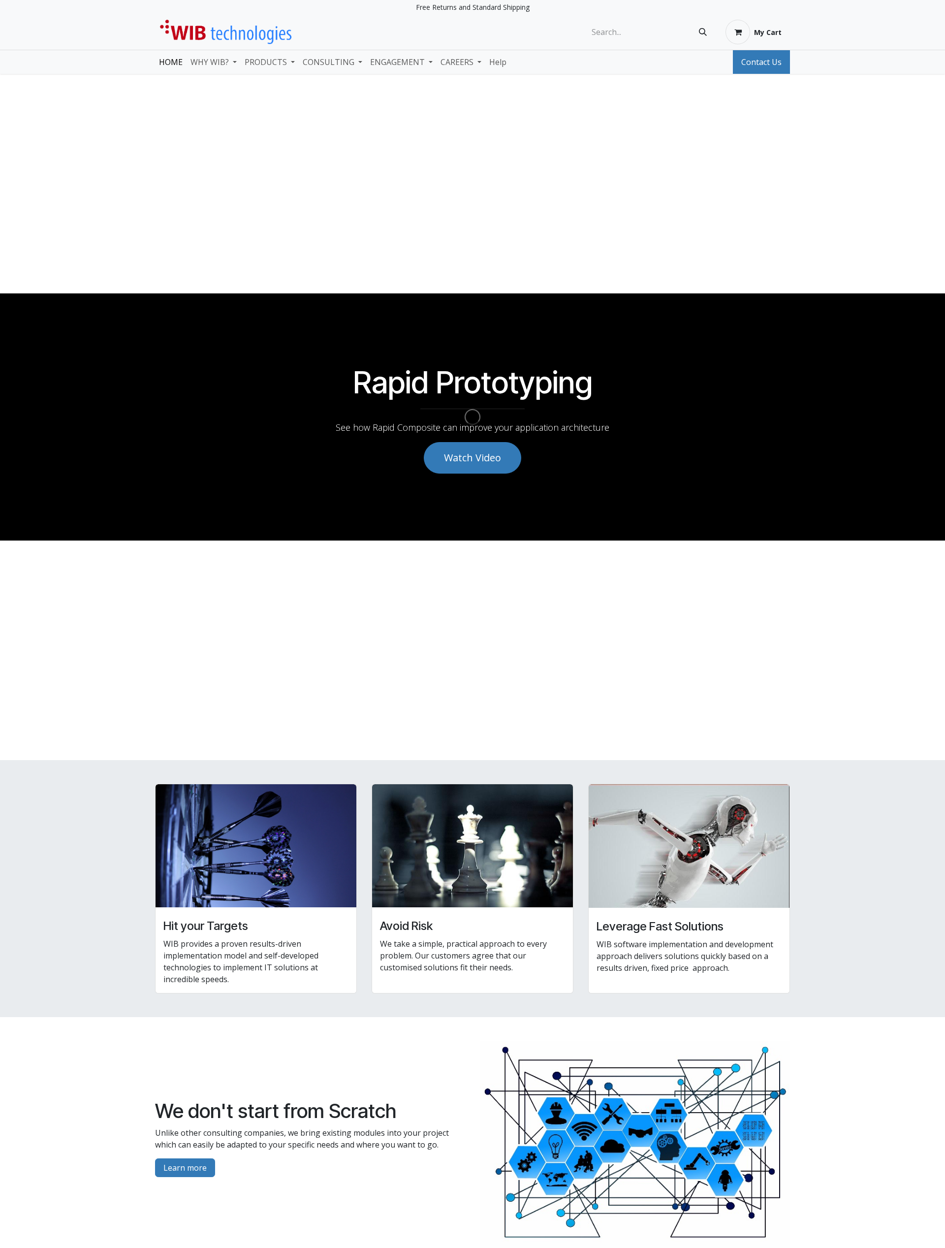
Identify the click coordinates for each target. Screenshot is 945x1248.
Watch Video (472, 457)
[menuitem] (171, 62)
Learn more (185, 1167)
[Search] (703, 32)
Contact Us (761, 62)
